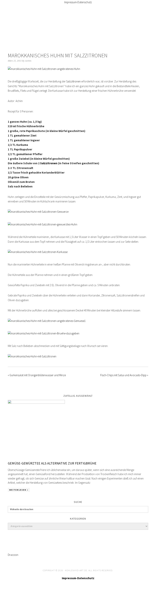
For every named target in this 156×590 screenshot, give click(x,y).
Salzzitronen (73, 81)
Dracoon (13, 555)
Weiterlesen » (18, 490)
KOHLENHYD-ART (78, 23)
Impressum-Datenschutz (78, 2)
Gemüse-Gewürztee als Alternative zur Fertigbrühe (52, 463)
